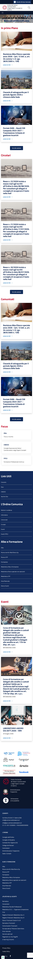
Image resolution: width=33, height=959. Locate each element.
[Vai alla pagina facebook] (10, 956)
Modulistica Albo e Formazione (10, 567)
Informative (4, 515)
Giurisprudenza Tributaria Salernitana (13, 929)
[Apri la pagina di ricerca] (29, 7)
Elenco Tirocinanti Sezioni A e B (11, 920)
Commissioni (6, 848)
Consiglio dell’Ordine (8, 837)
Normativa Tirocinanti (8, 923)
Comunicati (4, 520)
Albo (2, 548)
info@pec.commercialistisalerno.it (12, 823)
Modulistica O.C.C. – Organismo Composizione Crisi (15, 910)
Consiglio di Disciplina (8, 840)
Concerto (3, 482)
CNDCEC (3, 492)
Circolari (3, 524)
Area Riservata (5, 581)
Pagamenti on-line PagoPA (10, 937)
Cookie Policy (6, 951)
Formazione (4, 562)
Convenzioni (5, 904)
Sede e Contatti (6, 854)
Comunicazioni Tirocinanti (9, 926)
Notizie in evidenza (6, 510)
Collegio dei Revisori (8, 845)
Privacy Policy (6, 948)
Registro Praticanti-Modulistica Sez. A (13, 915)
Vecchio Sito (4, 497)
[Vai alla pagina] (9, 753)
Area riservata (6, 931)
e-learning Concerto (8, 939)
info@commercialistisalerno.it (11, 820)
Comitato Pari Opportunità (10, 843)
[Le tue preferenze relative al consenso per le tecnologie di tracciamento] (3, 957)
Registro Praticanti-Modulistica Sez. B (13, 918)
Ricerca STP (4, 557)
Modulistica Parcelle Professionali (12, 907)
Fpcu (2, 487)
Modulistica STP (5, 576)
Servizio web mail (7, 934)
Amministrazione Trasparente (10, 851)
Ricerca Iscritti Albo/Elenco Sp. (10, 552)
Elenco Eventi (5, 586)
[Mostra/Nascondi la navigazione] (2, 13)
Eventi (3, 529)
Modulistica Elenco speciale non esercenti (13, 572)
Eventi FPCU (4, 534)
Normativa (5, 901)
